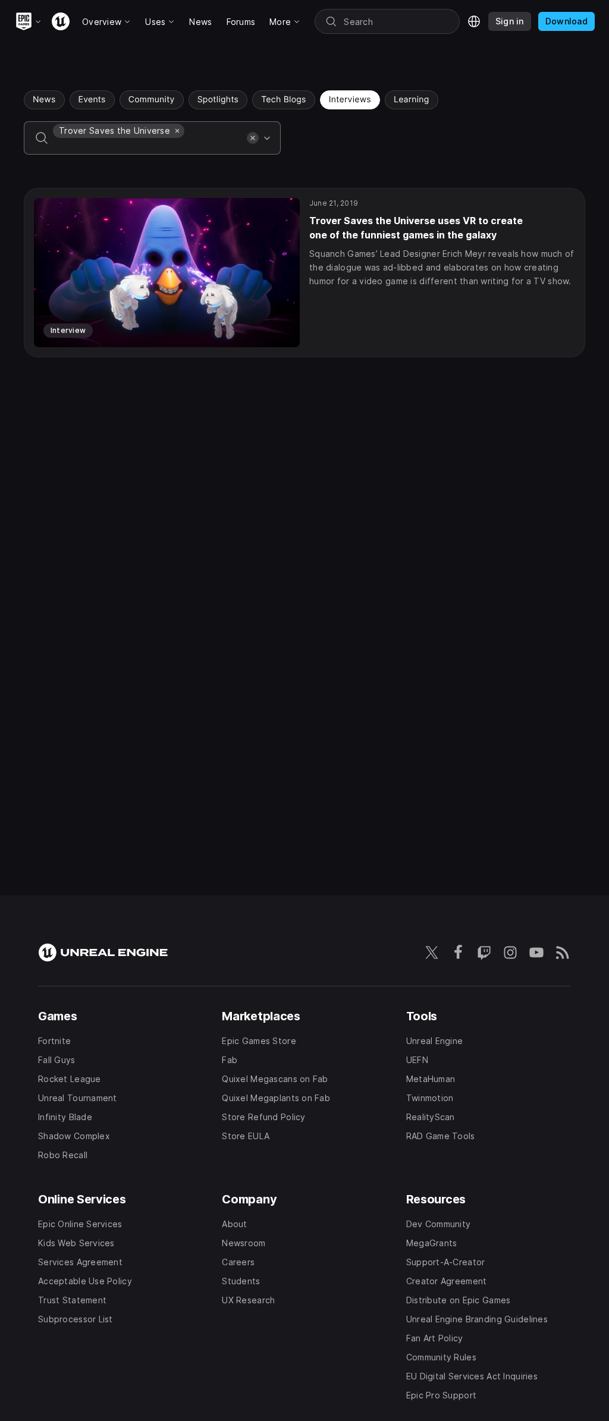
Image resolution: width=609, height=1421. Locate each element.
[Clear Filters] (253, 138)
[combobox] (147, 146)
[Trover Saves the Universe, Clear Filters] (177, 131)
